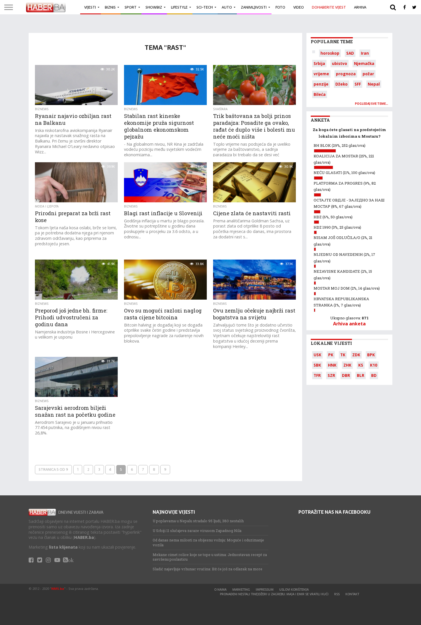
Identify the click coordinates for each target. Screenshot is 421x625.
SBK (317, 365)
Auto (227, 7)
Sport (131, 7)
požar (368, 73)
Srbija (319, 63)
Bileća (320, 94)
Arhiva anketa (349, 324)
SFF (358, 84)
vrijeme (321, 73)
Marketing (241, 589)
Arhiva (360, 7)
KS (360, 365)
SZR (331, 375)
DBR (346, 375)
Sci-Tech (204, 7)
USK (317, 354)
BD (374, 375)
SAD (350, 53)
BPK (371, 354)
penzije (321, 84)
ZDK (356, 354)
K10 (373, 365)
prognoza (346, 73)
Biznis (110, 7)
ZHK (347, 365)
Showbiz (153, 7)
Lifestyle (179, 7)
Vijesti (90, 7)
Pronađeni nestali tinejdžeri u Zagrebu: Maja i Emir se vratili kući (274, 594)
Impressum (265, 589)
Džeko (341, 84)
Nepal (374, 84)
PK (330, 354)
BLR (360, 375)
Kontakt (352, 594)
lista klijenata (63, 547)
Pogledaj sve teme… (371, 103)
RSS (337, 594)
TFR (317, 375)
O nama (220, 589)
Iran (365, 53)
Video (298, 7)
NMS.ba (57, 588)
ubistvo (339, 63)
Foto (280, 7)
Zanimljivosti (254, 7)
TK (342, 354)
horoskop (329, 53)
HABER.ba (84, 537)
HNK (332, 365)
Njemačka (364, 63)
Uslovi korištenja (294, 589)
